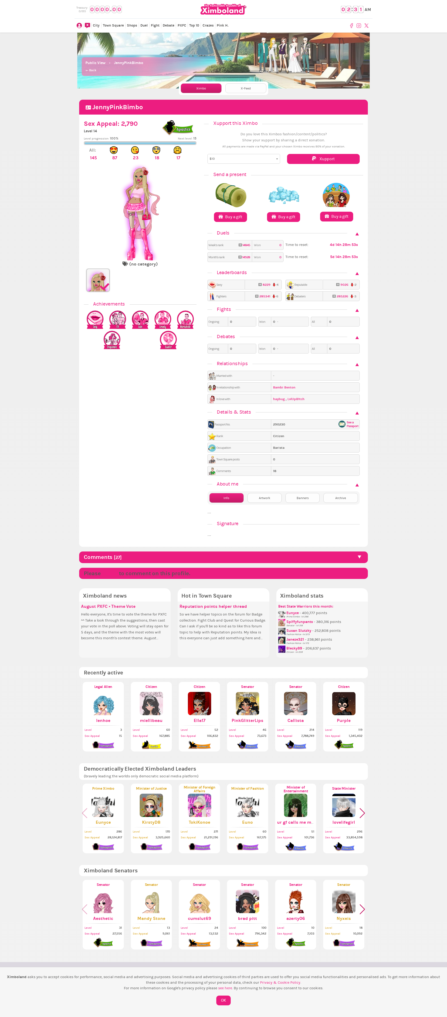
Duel (144, 25)
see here (225, 988)
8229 (266, 285)
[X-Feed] (87, 26)
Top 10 (194, 25)
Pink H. (222, 25)
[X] (367, 26)
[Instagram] (359, 26)
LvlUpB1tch (296, 399)
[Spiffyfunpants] (282, 622)
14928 (245, 257)
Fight (155, 25)
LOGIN (110, 573)
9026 (344, 285)
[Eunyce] (282, 613)
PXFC (182, 25)
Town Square (113, 25)
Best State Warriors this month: (305, 606)
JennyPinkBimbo (128, 63)
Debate (168, 25)
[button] (362, 813)
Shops (132, 25)
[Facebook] (352, 26)
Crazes (208, 25)
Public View (95, 63)
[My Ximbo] (79, 26)
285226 (342, 296)
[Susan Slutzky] (282, 631)
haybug (279, 399)
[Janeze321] (282, 639)
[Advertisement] (223, 44)
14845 (246, 245)
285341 (264, 296)
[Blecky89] (282, 648)
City (96, 25)
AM (368, 9)
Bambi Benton (284, 387)
